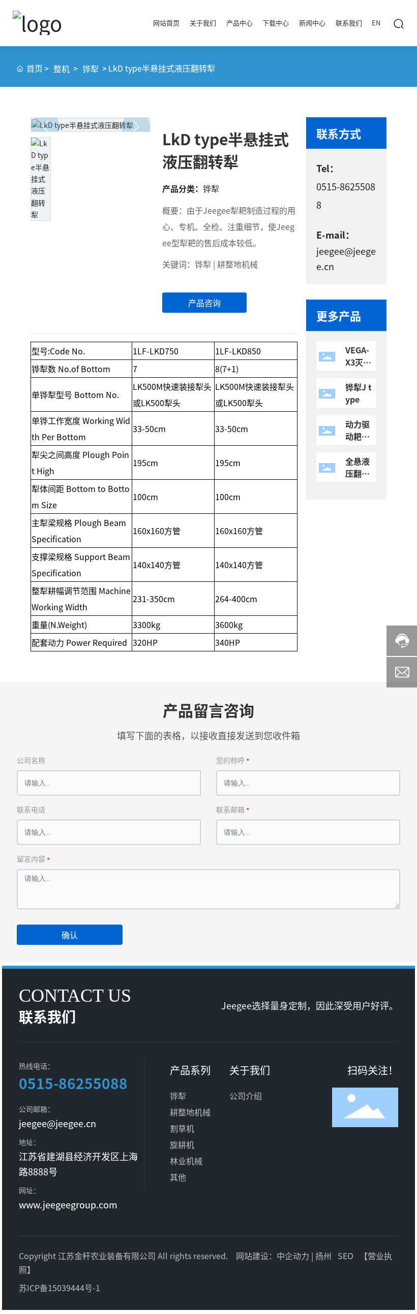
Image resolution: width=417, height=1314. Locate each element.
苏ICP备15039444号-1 (59, 1288)
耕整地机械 (190, 1112)
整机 (61, 68)
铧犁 (90, 68)
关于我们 (249, 1070)
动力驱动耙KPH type (359, 436)
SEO (345, 1256)
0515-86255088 (73, 1083)
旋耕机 (182, 1144)
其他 (178, 1177)
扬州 (323, 1256)
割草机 (183, 1128)
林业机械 (187, 1161)
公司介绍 (245, 1096)
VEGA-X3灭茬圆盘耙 (358, 362)
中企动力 (293, 1256)
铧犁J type (358, 393)
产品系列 (190, 1070)
